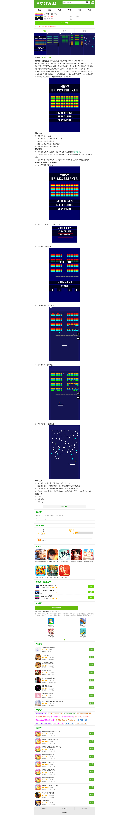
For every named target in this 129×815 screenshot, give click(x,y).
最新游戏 (44, 808)
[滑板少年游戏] (83, 620)
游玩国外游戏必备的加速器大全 (65, 720)
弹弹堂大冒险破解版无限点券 (51, 747)
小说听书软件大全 (81, 723)
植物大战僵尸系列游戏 (42, 717)
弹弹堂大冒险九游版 (48, 770)
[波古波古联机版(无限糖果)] (51, 620)
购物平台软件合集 (82, 720)
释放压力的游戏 (46, 57)
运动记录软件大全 (41, 713)
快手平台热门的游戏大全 (82, 717)
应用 (49, 10)
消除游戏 (77, 152)
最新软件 (64, 808)
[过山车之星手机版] (83, 630)
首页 (39, 10)
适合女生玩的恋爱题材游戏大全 (45, 720)
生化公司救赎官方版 (48, 678)
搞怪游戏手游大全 (67, 717)
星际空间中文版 (47, 686)
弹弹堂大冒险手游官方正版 (51, 732)
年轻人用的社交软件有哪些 (44, 723)
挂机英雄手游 (46, 670)
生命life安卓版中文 (48, 693)
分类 (79, 10)
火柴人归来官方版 (48, 793)
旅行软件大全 (69, 723)
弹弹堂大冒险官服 (48, 762)
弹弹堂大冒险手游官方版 (50, 785)
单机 (69, 10)
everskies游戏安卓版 (48, 647)
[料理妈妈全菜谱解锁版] (51, 630)
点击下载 (65, 23)
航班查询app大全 (58, 723)
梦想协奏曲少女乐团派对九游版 (52, 701)
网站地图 (64, 812)
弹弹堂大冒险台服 (48, 755)
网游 (59, 10)
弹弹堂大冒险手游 (48, 778)
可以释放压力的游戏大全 (42, 611)
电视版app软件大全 (69, 713)
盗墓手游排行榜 (55, 717)
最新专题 (84, 808)
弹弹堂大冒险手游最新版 (50, 739)
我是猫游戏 (45, 655)
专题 (89, 10)
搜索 (88, 2)
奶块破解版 (45, 801)
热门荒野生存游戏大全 (84, 713)
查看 (91, 649)
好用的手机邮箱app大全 (55, 713)
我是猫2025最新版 (48, 663)
